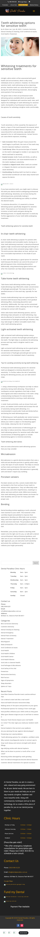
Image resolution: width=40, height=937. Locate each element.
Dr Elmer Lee (7, 29)
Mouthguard (5, 641)
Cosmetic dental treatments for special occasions (18, 763)
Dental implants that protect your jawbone (16, 728)
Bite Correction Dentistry (9, 624)
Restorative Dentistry (8, 674)
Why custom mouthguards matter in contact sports (19, 740)
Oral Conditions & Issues (28, 31)
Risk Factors (5, 677)
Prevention (13, 34)
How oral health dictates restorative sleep (15, 702)
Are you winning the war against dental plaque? (17, 731)
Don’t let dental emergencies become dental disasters (19, 760)
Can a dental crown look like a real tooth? (15, 699)
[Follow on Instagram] (21, 925)
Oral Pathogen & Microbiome (11, 665)
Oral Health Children (8, 653)
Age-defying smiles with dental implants (15, 748)
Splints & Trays (6, 686)
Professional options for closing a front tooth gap (18, 708)
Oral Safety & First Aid (8, 668)
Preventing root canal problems (12, 734)
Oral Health (5, 34)
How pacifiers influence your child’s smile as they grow (19, 711)
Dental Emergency (7, 633)
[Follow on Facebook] (18, 925)
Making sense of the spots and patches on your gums (19, 705)
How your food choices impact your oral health (17, 720)
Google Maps (8, 881)
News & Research (6, 644)
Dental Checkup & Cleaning (10, 31)
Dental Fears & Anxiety (8, 635)
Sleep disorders (6, 683)
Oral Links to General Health (10, 662)
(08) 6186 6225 (14, 868)
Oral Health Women (7, 659)
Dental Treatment (7, 638)
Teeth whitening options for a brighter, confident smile (20, 737)
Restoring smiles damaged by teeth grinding (16, 756)
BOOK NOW (23, 933)
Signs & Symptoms (7, 680)
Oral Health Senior (7, 656)
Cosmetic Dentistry (29, 29)
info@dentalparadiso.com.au (17, 872)
